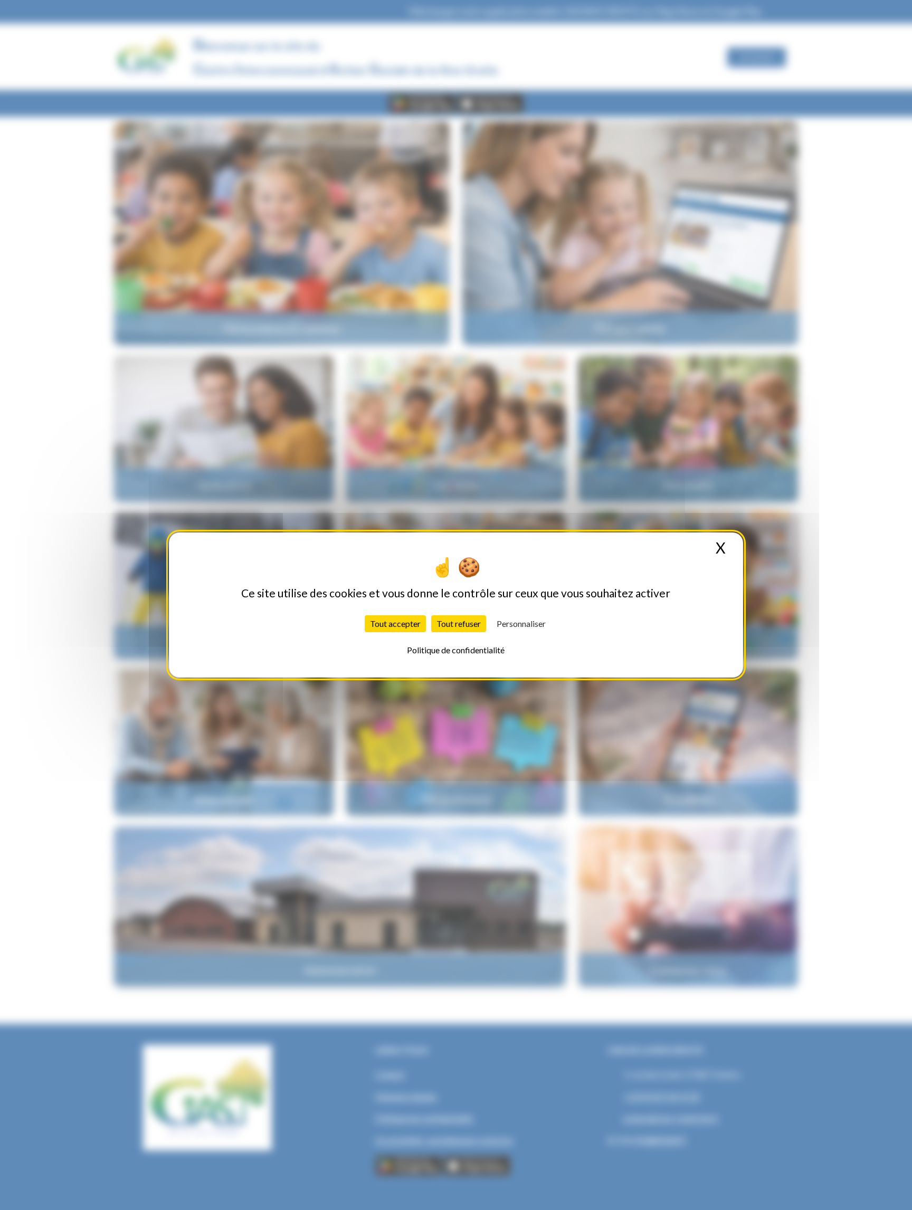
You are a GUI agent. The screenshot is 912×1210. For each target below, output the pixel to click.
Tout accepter (395, 623)
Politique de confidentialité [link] (456, 650)
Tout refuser (458, 623)
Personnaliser (521, 623)
